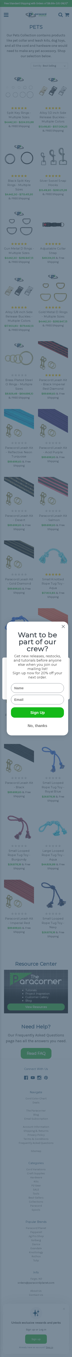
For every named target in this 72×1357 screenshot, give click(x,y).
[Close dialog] (63, 626)
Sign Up (37, 712)
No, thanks (37, 726)
